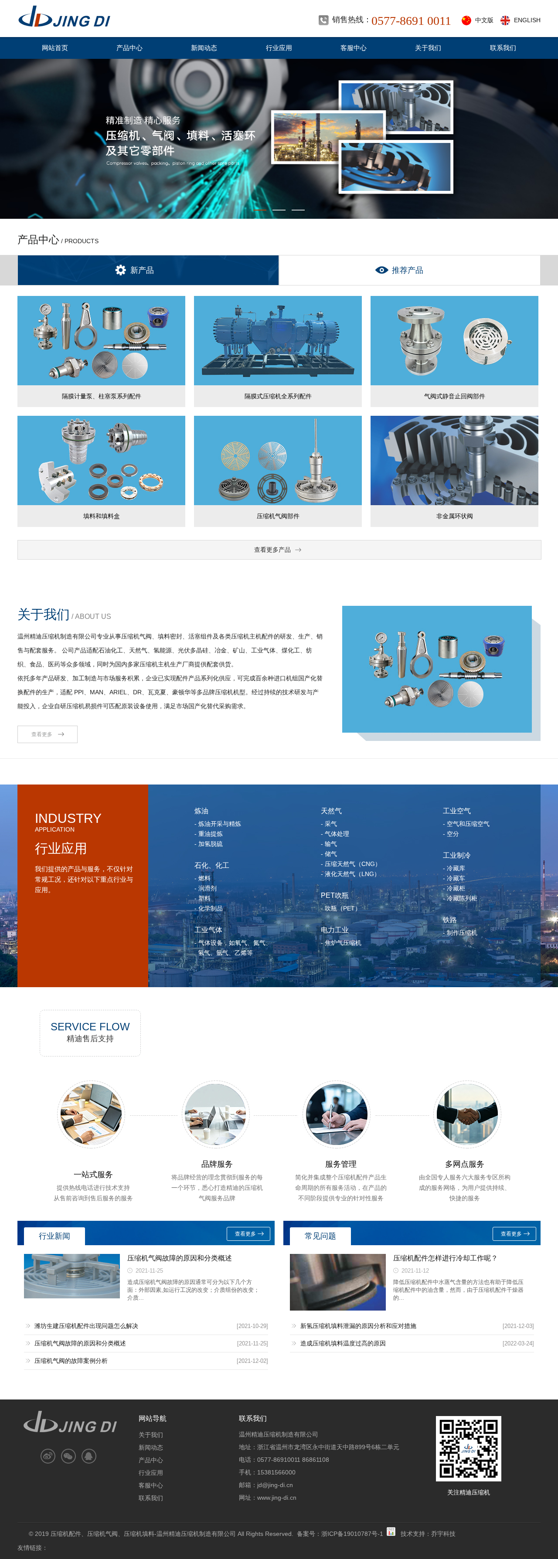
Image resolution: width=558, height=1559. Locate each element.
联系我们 (503, 47)
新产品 (142, 270)
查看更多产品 (272, 549)
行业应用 (279, 47)
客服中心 (353, 47)
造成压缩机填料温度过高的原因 (343, 1343)
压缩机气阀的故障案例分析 (71, 1360)
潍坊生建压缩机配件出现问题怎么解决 (86, 1325)
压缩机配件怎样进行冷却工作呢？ (445, 1258)
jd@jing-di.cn (275, 1484)
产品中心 (129, 47)
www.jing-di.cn (276, 1497)
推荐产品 (407, 270)
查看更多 (41, 734)
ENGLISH (527, 20)
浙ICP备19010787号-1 (352, 1533)
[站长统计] (391, 1533)
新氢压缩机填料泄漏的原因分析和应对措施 (358, 1325)
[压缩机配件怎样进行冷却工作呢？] (338, 1308)
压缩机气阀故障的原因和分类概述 (179, 1258)
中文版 (484, 20)
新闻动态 (204, 47)
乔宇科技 (443, 1533)
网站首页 (55, 47)
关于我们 (428, 47)
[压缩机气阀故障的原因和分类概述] (72, 1296)
